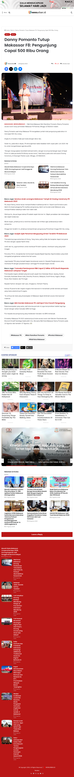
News (13, 34)
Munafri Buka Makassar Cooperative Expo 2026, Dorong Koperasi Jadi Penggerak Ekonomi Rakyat (19, 169)
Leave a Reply (37, 534)
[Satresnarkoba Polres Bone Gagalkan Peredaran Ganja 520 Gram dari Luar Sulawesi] (37, 505)
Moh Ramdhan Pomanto (35, 335)
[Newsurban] (37, 12)
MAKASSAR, (8, 124)
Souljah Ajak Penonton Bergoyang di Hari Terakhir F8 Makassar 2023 (35, 235)
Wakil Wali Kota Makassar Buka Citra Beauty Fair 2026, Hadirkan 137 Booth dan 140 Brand (59, 492)
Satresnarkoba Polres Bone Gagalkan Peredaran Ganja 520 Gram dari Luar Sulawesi (37, 516)
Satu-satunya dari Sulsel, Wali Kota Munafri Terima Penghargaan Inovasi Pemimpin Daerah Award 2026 (37, 448)
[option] (37, 447)
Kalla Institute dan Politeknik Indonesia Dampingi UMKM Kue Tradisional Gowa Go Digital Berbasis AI (18, 651)
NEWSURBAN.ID (19, 124)
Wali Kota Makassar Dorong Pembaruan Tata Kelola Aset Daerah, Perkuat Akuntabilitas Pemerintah (59, 172)
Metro (12, 30)
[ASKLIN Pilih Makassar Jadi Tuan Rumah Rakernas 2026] (60, 505)
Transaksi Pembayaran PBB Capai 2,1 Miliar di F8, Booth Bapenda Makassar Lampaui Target (36, 269)
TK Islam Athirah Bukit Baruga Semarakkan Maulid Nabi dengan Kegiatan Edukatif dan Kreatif (37, 492)
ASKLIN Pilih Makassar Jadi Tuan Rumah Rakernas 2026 (59, 514)
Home (8, 30)
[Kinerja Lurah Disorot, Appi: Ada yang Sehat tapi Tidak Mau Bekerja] (6, 723)
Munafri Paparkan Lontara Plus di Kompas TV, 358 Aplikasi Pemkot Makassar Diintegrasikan (13, 492)
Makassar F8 (16, 335)
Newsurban (11, 63)
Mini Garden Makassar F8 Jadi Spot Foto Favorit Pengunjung (39, 303)
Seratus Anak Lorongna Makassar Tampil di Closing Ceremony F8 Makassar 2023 (37, 200)
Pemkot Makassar (56, 335)
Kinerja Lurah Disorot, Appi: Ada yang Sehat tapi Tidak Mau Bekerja (18, 726)
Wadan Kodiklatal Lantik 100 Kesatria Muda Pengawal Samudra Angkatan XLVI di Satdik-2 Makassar (17, 704)
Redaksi (37, 770)
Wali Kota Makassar (37, 339)
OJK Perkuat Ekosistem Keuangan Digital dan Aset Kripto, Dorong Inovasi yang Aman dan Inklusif (17, 627)
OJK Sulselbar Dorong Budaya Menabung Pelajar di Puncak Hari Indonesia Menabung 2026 (18, 604)
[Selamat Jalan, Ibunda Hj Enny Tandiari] (10, 185)
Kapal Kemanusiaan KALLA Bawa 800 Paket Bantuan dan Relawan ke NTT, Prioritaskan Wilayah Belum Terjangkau (18, 677)
